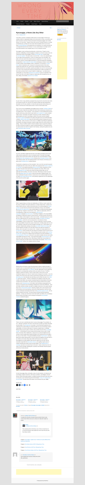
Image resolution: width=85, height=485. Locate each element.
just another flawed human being (42, 226)
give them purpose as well (42, 290)
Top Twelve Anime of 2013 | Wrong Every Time (34, 444)
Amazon (59, 33)
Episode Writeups (45, 21)
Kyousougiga (38, 405)
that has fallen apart (39, 54)
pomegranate (27, 325)
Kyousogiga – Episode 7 (45, 399)
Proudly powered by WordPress (42, 480)
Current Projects (34, 24)
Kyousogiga (33, 405)
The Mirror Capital (47, 108)
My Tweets (59, 39)
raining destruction (26, 283)
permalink (18, 406)
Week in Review (37, 21)
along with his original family (23, 209)
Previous (18, 27)
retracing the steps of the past (24, 128)
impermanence (44, 335)
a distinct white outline (24, 119)
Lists (31, 21)
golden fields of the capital (26, 173)
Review (25, 405)
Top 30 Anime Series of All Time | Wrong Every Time (35, 450)
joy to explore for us (41, 113)
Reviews (26, 21)
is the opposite (31, 269)
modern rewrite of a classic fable (29, 62)
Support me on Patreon (61, 29)
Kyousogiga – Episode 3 (21, 399)
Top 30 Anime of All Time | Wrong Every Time (34, 447)
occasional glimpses (23, 45)
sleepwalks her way (22, 170)
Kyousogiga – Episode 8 (33, 399)
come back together (21, 55)
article (58, 32)
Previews (28, 24)
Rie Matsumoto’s (24, 161)
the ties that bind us (46, 236)
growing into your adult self (34, 72)
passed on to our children (33, 75)
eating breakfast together (26, 287)
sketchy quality (21, 117)
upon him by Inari (29, 213)
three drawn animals (32, 341)
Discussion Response (20, 24)
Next (51, 27)
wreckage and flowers (44, 158)
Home (17, 21)
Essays (22, 21)
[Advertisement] (62, 60)
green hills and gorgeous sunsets (26, 158)
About (40, 24)
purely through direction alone (26, 176)
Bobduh (43, 405)
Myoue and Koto (36, 167)
